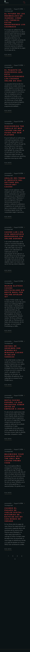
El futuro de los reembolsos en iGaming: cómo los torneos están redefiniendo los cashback (15, 20)
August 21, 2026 (18, 9)
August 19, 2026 (18, 65)
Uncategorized (9, 11)
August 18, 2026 (18, 121)
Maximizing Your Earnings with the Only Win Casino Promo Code (14, 458)
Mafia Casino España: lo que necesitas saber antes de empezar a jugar (15, 404)
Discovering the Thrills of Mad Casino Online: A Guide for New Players (14, 130)
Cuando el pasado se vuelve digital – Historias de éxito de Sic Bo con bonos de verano (14, 514)
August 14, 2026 (18, 503)
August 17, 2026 (18, 449)
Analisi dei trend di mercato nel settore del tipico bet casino (15, 182)
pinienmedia (8, 9)
